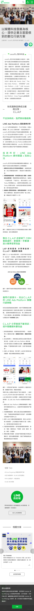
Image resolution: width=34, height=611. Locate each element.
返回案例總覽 (17, 574)
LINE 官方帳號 (10, 482)
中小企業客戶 (9, 479)
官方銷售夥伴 (9, 475)
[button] (32, 551)
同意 (17, 607)
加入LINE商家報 (17, 513)
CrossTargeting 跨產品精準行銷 (15, 472)
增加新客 (17, 479)
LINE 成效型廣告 (19, 475)
